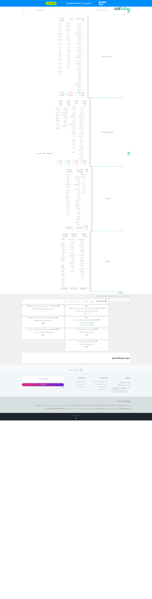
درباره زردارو (80, 386)
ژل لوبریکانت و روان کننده (79, 408)
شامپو (59, 24)
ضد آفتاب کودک (78, 194)
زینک (72, 241)
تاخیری (65, 110)
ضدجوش (79, 31)
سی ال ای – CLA (81, 275)
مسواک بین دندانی (81, 130)
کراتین (81, 249)
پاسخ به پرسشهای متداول (99, 381)
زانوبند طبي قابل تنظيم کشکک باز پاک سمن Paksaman (86, 311)
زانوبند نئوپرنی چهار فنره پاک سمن (87, 322)
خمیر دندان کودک (68, 177)
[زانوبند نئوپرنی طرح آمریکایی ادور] (86, 341)
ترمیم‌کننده (78, 36)
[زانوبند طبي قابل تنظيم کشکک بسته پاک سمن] (43, 330)
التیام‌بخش (77, 206)
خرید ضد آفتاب (69, 408)
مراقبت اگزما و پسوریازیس (78, 81)
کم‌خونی (62, 275)
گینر (82, 247)
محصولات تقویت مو (59, 36)
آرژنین (81, 271)
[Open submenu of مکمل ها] (90, 261)
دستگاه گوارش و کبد (62, 271)
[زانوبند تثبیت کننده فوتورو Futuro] (86, 330)
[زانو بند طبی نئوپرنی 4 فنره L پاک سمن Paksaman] (43, 306)
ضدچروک (79, 47)
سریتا (114, 408)
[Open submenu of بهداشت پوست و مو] (88, 56)
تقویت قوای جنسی (62, 283)
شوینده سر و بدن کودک (77, 178)
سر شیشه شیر (67, 212)
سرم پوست (78, 55)
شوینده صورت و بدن (79, 26)
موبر (74, 110)
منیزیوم (72, 263)
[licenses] (43, 379)
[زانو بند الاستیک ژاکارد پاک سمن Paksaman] (43, 318)
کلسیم (72, 271)
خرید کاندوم (89, 408)
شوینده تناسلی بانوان (57, 116)
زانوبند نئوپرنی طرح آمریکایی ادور (87, 344)
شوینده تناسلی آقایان (65, 120)
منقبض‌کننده (56, 108)
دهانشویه (80, 116)
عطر (69, 28)
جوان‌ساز (79, 49)
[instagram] (63, 387)
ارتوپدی (110, 296)
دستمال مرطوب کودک (67, 198)
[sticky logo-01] (128, 152)
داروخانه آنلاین (127, 296)
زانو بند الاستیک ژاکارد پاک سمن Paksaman (43, 320)
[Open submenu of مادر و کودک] (91, 198)
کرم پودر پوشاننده (67, 53)
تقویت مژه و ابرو (59, 55)
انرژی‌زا (62, 257)
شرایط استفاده (102, 386)
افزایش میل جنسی (57, 122)
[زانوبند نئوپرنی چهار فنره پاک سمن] (86, 320)
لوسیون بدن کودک (78, 210)
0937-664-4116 (123, 382)
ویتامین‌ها (71, 239)
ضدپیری (79, 89)
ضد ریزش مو (60, 49)
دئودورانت (67, 26)
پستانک (67, 190)
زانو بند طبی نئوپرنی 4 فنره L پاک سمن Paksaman (43, 309)
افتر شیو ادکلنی (73, 130)
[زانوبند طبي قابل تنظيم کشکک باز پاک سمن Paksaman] (86, 308)
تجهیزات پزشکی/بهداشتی (118, 296)
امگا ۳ (72, 243)
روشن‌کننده (78, 34)
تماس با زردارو (80, 384)
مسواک (81, 118)
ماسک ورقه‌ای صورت (79, 75)
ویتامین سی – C (72, 267)
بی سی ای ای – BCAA (81, 259)
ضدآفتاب (79, 30)
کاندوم (65, 108)
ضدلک (79, 41)
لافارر (117, 408)
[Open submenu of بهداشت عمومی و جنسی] (90, 132)
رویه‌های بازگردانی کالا (100, 384)
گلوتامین (81, 255)
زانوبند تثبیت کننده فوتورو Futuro (86, 332)
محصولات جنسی (55, 405)
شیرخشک (67, 184)
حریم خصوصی (102, 389)
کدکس (110, 408)
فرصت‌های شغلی (79, 381)
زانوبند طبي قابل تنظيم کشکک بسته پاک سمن (43, 332)
